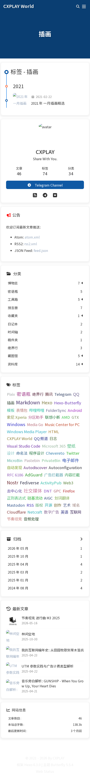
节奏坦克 (14, 519)
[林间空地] (12, 636)
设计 (10, 453)
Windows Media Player (27, 431)
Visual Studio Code (23, 446)
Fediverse (29, 483)
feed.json (41, 250)
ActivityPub (51, 482)
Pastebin (32, 460)
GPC (57, 491)
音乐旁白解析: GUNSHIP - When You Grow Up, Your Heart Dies (53, 683)
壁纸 (71, 446)
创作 (57, 505)
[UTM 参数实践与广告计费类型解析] (12, 669)
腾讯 (49, 394)
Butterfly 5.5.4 (62, 764)
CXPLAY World (19, 438)
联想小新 (52, 417)
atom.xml (32, 237)
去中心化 (14, 491)
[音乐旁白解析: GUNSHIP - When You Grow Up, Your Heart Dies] (12, 686)
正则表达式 (16, 498)
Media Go (35, 424)
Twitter (72, 453)
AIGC (48, 498)
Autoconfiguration (65, 467)
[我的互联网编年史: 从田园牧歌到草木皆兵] (12, 653)
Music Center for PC (62, 424)
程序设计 (36, 453)
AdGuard (33, 475)
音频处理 (31, 519)
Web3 (68, 482)
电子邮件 (70, 460)
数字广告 (51, 512)
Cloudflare (16, 512)
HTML (53, 431)
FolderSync (56, 410)
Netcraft (34, 512)
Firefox (69, 491)
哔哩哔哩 (36, 410)
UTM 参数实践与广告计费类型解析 (47, 666)
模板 (10, 410)
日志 (53, 438)
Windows (16, 424)
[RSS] (35, 195)
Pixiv (11, 394)
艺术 (67, 505)
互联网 (75, 512)
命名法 (21, 453)
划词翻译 (61, 498)
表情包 (21, 410)
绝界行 (38, 394)
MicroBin (15, 460)
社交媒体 (33, 490)
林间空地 (28, 633)
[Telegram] (45, 195)
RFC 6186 (15, 474)
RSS (30, 505)
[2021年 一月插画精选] (20, 100)
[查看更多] (81, 539)
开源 (48, 505)
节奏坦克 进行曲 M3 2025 (41, 617)
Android (75, 410)
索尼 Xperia (17, 417)
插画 (10, 402)
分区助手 (35, 417)
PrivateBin (51, 460)
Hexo (47, 402)
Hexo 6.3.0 (32, 764)
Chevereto (55, 453)
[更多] (55, 195)
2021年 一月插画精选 (48, 103)
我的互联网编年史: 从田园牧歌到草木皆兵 (53, 649)
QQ (76, 394)
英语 (64, 512)
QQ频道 (41, 438)
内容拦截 (72, 474)
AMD (66, 417)
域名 (76, 505)
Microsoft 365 (54, 446)
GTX (75, 417)
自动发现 (14, 467)
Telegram (62, 394)
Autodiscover (35, 467)
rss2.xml (30, 243)
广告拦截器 (53, 474)
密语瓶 (24, 394)
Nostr (12, 482)
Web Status (45, 771)
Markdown (28, 402)
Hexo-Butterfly (67, 402)
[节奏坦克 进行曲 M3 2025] (12, 620)
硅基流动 (34, 498)
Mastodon (16, 505)
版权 (39, 505)
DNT (48, 491)
